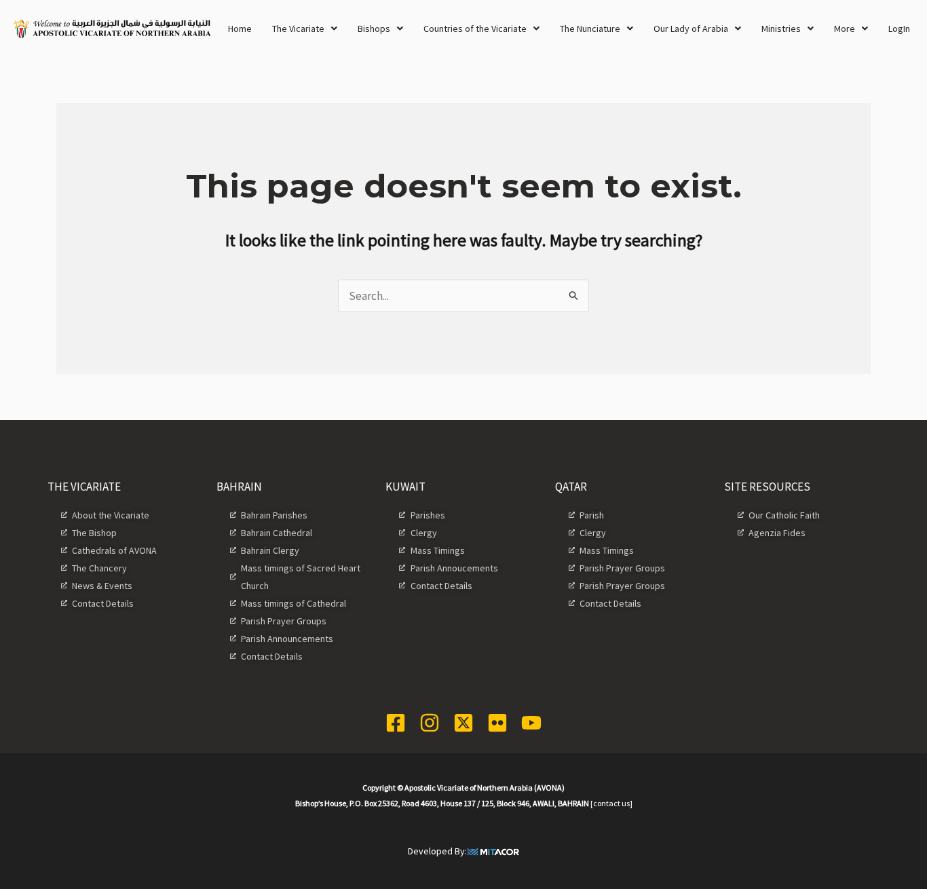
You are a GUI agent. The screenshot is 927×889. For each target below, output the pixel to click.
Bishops (374, 28)
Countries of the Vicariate (475, 28)
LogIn (899, 28)
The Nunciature (590, 28)
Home (240, 28)
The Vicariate (298, 28)
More (844, 28)
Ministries (781, 28)
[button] (304, 28)
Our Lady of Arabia (691, 28)
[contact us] (611, 803)
